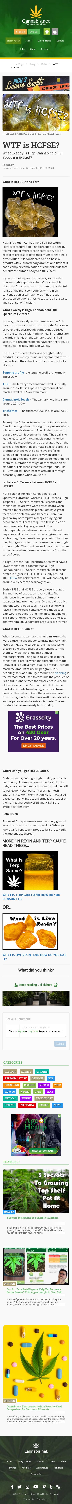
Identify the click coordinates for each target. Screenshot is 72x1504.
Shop (32, 49)
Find (27, 40)
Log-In (34, 31)
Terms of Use (29, 1499)
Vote (57, 1085)
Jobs (22, 49)
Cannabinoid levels (16, 399)
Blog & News (44, 40)
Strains (60, 40)
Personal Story (16, 1078)
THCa (13, 578)
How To (10, 1091)
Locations (12, 1085)
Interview (27, 1105)
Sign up (20, 31)
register (33, 1031)
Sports (9, 1105)
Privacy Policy (42, 1499)
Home (9, 1461)
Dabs (44, 64)
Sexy (50, 1091)
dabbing (60, 673)
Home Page (17, 64)
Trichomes (10, 411)
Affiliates (58, 1467)
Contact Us (36, 1474)
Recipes (29, 1085)
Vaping (24, 1091)
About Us (26, 1467)
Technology (44, 1098)
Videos (44, 1085)
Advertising (42, 1467)
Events (44, 49)
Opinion (37, 1078)
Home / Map (13, 40)
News (57, 1105)
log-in (21, 1031)
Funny (26, 1098)
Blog (32, 64)
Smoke (44, 1105)
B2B (50, 1078)
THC (6, 384)
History (10, 1071)
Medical (10, 1098)
